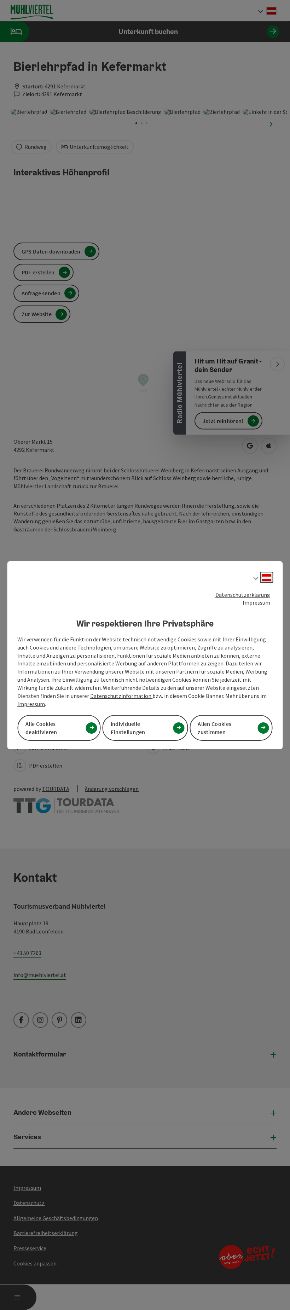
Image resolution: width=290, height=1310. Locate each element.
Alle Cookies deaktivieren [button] (41, 727)
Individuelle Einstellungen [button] (128, 727)
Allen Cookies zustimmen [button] (214, 727)
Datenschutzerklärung (242, 594)
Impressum (256, 602)
